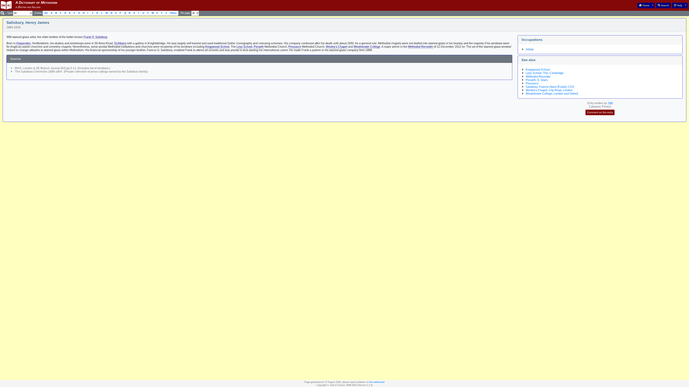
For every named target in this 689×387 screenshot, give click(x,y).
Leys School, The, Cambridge (545, 73)
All (46, 12)
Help (679, 5)
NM (610, 103)
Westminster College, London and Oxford (552, 93)
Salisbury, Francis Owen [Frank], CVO (550, 86)
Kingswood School (217, 46)
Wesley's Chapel (336, 46)
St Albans (120, 43)
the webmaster (377, 382)
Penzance (294, 46)
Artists (530, 49)
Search (664, 5)
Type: (10, 13)
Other (173, 12)
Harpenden (23, 43)
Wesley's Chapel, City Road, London (549, 90)
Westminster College (367, 46)
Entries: (39, 13)
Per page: (186, 13)
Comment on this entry (600, 112)
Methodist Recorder (420, 46)
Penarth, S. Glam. (537, 80)
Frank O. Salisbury (95, 37)
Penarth (259, 46)
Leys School (244, 46)
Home (645, 5)
